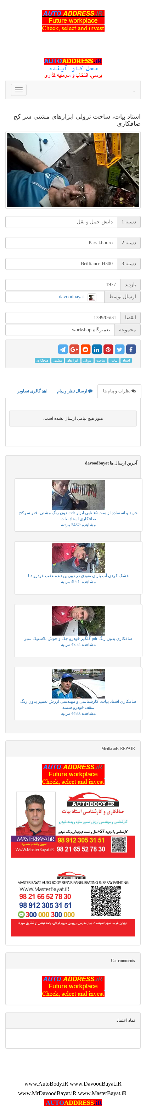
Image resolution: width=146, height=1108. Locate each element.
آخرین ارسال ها (111, 463)
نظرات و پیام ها (117, 391)
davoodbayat (71, 296)
